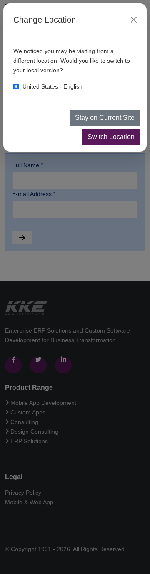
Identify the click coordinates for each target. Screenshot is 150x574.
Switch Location (111, 136)
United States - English (52, 86)
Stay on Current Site (105, 117)
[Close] (134, 19)
